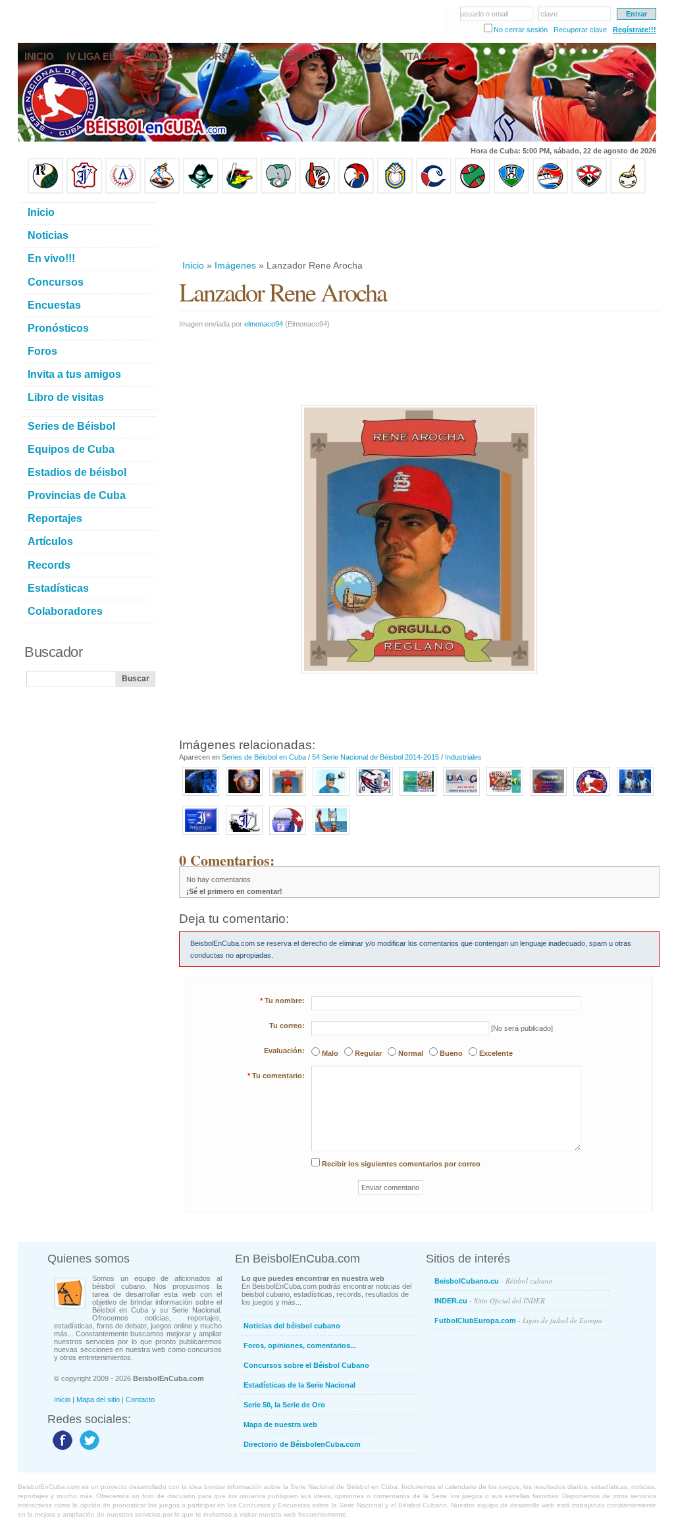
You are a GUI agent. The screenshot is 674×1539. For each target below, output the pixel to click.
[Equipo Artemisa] (123, 191)
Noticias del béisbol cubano (292, 1326)
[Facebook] (60, 1449)
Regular (368, 1053)
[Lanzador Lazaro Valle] (331, 796)
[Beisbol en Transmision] (505, 796)
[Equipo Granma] (550, 191)
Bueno (451, 1053)
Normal (410, 1053)
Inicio (193, 265)
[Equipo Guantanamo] (628, 191)
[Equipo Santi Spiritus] (356, 191)
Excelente (496, 1053)
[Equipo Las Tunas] (472, 191)
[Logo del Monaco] (418, 796)
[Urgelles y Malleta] (635, 796)
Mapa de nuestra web (280, 1424)
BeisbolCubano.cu (493, 1281)
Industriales (463, 757)
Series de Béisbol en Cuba (264, 757)
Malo (330, 1053)
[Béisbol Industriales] (287, 835)
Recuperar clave (580, 30)
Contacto (140, 1399)
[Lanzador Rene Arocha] (287, 796)
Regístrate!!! (634, 30)
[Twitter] (87, 1449)
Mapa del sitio (98, 1399)
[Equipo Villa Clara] (317, 191)
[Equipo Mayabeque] (162, 191)
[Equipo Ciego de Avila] (395, 191)
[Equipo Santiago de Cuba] (589, 191)
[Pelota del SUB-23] (548, 796)
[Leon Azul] (200, 796)
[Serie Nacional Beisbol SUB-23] (591, 796)
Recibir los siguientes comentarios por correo (401, 1164)
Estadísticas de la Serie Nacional (299, 1385)
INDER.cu (489, 1300)
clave (548, 14)
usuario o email (484, 14)
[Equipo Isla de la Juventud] (201, 191)
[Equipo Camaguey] (434, 191)
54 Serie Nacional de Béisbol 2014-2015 (375, 757)
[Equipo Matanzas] (239, 191)
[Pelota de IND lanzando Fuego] (244, 796)
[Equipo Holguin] (511, 191)
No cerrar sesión (521, 30)
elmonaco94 (263, 324)
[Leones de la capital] (244, 835)
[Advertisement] (418, 226)
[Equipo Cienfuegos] (278, 191)
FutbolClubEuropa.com (518, 1320)
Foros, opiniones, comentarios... (300, 1345)
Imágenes (235, 265)
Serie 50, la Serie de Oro (284, 1405)
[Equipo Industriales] (84, 191)
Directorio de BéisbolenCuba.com (302, 1444)
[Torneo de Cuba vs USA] (461, 796)
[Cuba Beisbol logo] (374, 796)
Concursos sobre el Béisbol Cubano (306, 1365)
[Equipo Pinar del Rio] (45, 191)
